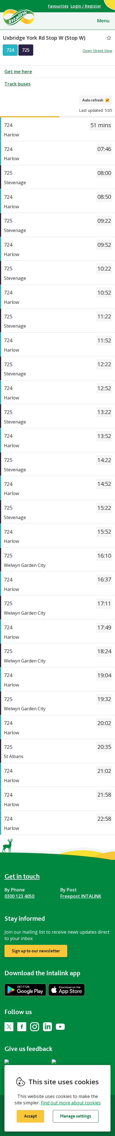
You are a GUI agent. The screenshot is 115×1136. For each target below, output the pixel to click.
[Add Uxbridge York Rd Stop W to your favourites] (109, 37)
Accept (30, 1116)
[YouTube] (60, 1026)
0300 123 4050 (19, 896)
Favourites (58, 6)
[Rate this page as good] (28, 1062)
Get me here (18, 71)
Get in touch (22, 876)
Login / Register (86, 6)
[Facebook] (21, 1026)
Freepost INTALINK (80, 896)
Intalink (28, 17)
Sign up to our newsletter (36, 950)
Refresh (66, 100)
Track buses (17, 84)
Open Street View (97, 50)
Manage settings (75, 1116)
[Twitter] (8, 1026)
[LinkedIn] (47, 1026)
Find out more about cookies (71, 1103)
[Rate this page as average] (79, 1062)
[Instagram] (34, 1026)
